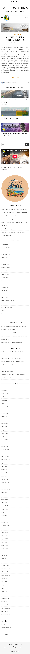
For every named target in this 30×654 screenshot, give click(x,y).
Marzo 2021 (4, 595)
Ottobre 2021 (5, 571)
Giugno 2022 (4, 545)
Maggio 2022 (4, 548)
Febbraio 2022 (5, 558)
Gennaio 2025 (4, 446)
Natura (20, 646)
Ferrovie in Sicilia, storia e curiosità (15, 38)
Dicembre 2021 (5, 565)
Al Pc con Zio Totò (5, 247)
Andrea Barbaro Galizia (10, 82)
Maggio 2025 (4, 433)
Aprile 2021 (4, 591)
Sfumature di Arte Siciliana (7, 300)
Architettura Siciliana (6, 254)
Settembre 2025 (5, 420)
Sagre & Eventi (5, 294)
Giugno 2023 (4, 505)
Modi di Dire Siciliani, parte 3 (16, 342)
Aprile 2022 (4, 552)
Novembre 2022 (5, 529)
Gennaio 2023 (4, 522)
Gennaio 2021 (4, 601)
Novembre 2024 (5, 453)
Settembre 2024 (5, 459)
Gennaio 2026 (4, 406)
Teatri (3, 310)
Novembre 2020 (5, 608)
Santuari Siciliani (5, 297)
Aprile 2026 (4, 397)
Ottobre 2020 (5, 611)
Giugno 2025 (4, 430)
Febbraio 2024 (5, 482)
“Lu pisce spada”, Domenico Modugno (15, 332)
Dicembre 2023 (5, 486)
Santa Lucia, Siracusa (21, 326)
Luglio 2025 (4, 426)
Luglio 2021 (4, 581)
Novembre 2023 (5, 489)
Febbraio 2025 (5, 443)
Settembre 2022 (5, 535)
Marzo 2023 (4, 515)
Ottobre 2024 (5, 456)
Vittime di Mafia (5, 317)
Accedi (3, 624)
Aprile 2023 (4, 512)
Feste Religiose (5, 274)
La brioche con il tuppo (7, 228)
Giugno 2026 (4, 390)
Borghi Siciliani (4, 257)
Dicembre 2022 (5, 525)
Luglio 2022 (4, 542)
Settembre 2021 (5, 575)
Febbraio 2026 (5, 403)
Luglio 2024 (4, 466)
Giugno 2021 (4, 585)
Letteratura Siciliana (6, 280)
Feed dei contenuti (6, 627)
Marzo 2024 (4, 479)
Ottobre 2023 (5, 492)
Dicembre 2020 (5, 604)
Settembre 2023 (5, 496)
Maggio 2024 (4, 472)
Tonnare (3, 313)
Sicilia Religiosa (4, 647)
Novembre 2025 (5, 413)
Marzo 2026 (4, 400)
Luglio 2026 (4, 387)
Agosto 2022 (4, 538)
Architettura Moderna (6, 251)
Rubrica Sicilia (15, 8)
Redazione (4, 290)
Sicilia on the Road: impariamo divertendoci (12, 304)
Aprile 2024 (4, 476)
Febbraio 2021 (5, 598)
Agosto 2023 (4, 499)
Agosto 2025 (4, 423)
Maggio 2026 (4, 393)
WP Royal (18, 651)
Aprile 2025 (4, 436)
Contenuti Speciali (5, 264)
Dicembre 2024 (5, 449)
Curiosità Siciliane (15, 34)
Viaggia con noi (15, 646)
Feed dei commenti (6, 631)
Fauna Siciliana (4, 271)
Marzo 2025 (4, 439)
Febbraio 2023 (5, 519)
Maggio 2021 (4, 588)
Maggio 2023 (4, 509)
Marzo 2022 (4, 555)
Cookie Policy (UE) (17, 647)
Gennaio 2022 (4, 562)
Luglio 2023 (4, 502)
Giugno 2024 (4, 469)
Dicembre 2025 (5, 410)
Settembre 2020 (5, 614)
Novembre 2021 (5, 568)
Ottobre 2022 (5, 532)
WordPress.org (5, 634)
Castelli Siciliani (5, 261)
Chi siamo (11, 647)
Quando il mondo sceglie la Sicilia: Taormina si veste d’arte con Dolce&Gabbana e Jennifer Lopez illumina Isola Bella (14, 222)
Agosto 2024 (4, 463)
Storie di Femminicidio (6, 307)
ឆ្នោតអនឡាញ (4, 342)
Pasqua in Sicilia (5, 287)
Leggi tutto (15, 77)
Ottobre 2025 (5, 416)
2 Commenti (26, 82)
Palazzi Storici (4, 284)
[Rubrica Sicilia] (6, 18)
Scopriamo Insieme (7, 646)
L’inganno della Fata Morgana (10, 118)
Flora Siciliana (4, 277)
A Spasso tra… (5, 244)
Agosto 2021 (4, 578)
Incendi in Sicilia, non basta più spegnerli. (11, 215)
